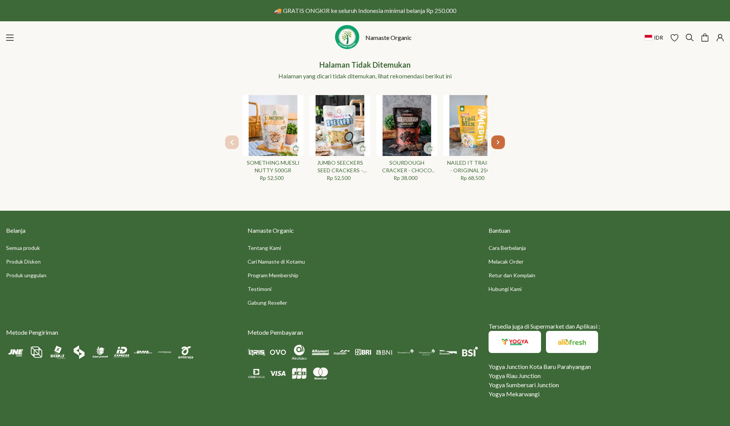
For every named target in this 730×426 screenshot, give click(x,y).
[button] (674, 38)
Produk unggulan (26, 275)
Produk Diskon (23, 261)
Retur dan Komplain (512, 275)
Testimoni (259, 289)
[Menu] (10, 38)
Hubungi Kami (505, 289)
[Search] (690, 38)
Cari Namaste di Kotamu (276, 261)
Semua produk (23, 248)
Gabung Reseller (267, 302)
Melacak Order (506, 261)
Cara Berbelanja (507, 248)
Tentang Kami (264, 248)
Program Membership (273, 275)
